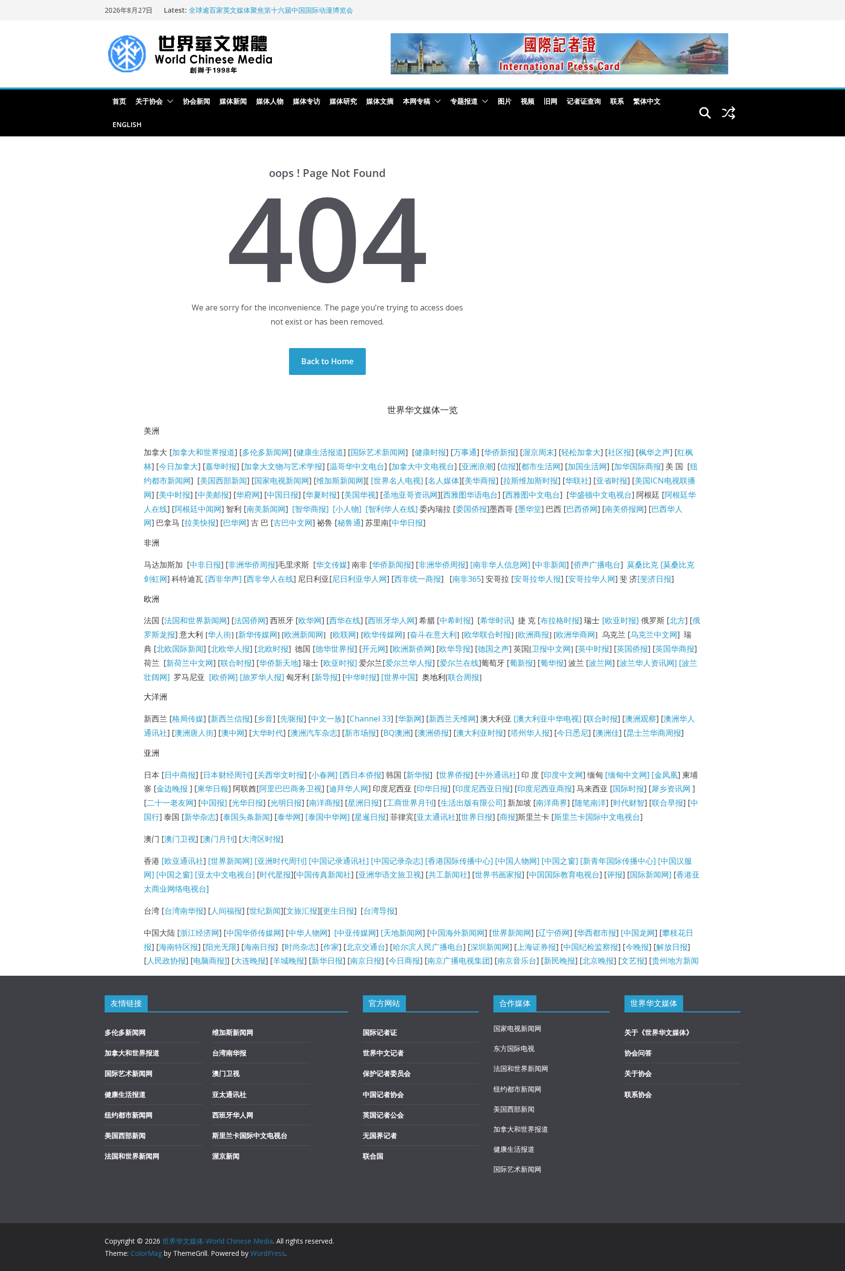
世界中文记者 (383, 1052)
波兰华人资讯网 (647, 662)
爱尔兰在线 (459, 662)
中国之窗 (560, 860)
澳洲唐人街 (194, 732)
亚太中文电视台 (225, 874)
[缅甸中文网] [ (628, 774)
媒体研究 (343, 101)
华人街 (219, 634)
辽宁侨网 (554, 932)
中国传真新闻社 (323, 874)
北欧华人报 (230, 648)
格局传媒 (187, 718)
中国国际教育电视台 (564, 874)
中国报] (214, 802)
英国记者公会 (383, 1114)
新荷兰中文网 (189, 662)
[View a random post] (728, 113)
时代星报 (275, 874)
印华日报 (432, 788)
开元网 (373, 648)
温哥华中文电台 (357, 466)
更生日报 (338, 910)
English (127, 124)
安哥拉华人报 (537, 578)
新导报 (326, 677)
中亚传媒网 (356, 932)
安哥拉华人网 (591, 578)
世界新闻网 (511, 932)
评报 (615, 874)
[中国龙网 (638, 932)
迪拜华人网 (348, 788)
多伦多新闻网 (265, 452)
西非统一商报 (417, 578)
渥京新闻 (226, 1156)
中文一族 (326, 718)
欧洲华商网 (575, 634)
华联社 (577, 480)
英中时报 (593, 648)
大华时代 (267, 732)
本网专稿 (416, 101)
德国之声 (493, 648)
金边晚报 (172, 788)
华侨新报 (499, 452)
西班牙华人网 (391, 620)
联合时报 (236, 662)
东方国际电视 (513, 1048)
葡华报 (552, 662)
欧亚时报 (339, 662)
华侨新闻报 (391, 564)
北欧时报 (273, 648)
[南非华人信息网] (500, 564)
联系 (617, 101)
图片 (504, 101)
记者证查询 (584, 101)
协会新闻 (196, 101)
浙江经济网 (199, 932)
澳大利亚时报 (479, 732)
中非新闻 (550, 564)
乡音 (265, 718)
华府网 (248, 494)
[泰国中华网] (327, 816)
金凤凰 (666, 774)
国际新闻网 (649, 874)
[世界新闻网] (230, 860)
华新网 (410, 718)
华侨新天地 (278, 662)
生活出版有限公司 (472, 802)
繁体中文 (647, 101)
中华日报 (407, 522)
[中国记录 (388, 860)
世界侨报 (454, 774)
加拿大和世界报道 (203, 452)
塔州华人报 (530, 732)
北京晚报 (598, 960)
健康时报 (430, 452)
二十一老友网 (170, 802)
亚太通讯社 (436, 816)
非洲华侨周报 (251, 564)
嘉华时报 (221, 466)
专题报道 (464, 101)
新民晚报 (559, 960)
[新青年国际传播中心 (616, 860)
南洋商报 (324, 802)
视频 (527, 101)
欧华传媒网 (382, 634)
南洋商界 (551, 802)
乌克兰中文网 (653, 634)
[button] (168, 101)
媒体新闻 (233, 101)
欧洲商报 (533, 634)
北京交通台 (365, 947)
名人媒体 (443, 480)
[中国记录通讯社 (336, 860)
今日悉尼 (572, 732)
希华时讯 (495, 620)
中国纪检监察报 (590, 947)
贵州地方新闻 (675, 960)
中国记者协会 (383, 1094)
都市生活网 (540, 466)
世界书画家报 (498, 874)
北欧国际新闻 (179, 648)
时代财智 (629, 802)
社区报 (619, 452)
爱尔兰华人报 (408, 662)
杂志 (413, 860)
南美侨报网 (624, 509)
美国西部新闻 (223, 480)
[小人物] (347, 509)
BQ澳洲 (396, 732)
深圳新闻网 (490, 947)
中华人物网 (308, 932)
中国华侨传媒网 (253, 932)
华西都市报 (596, 932)
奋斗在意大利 (433, 634)
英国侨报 (632, 648)
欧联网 (344, 634)
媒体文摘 (380, 101)
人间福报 (226, 910)
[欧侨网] (222, 677)
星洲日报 (363, 802)
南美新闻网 (266, 509)
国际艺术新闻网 (378, 452)
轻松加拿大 (580, 452)
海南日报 (259, 947)
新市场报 (360, 732)
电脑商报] (210, 960)
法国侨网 (250, 620)
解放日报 (672, 947)
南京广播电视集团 (458, 960)
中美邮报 (213, 494)
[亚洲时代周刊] (279, 860)
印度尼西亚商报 (544, 788)
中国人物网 (517, 860)
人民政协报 (166, 960)
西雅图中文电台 (532, 494)
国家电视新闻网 (281, 480)
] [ (338, 774)
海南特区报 (178, 947)
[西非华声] (222, 578)
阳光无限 (221, 947)
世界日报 (476, 816)
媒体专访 (306, 101)
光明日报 (286, 802)
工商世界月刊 (409, 802)
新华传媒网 (257, 634)
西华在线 (344, 620)
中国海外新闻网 (457, 932)
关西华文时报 (280, 774)
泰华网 (289, 816)
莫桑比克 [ (645, 564)
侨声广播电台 (597, 564)
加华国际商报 (637, 466)
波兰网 (600, 662)
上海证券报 (536, 947)
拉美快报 (200, 522)
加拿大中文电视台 (423, 466)
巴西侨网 (582, 509)
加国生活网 (587, 466)
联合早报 (667, 802)
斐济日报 (655, 578)
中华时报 (361, 677)
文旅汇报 (301, 910)
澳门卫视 (180, 838)
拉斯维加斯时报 (530, 480)
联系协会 (638, 1094)
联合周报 (463, 677)
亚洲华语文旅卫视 (389, 874)
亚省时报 (611, 480)
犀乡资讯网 (670, 788)
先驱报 (292, 718)
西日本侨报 (361, 774)
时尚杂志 (300, 947)
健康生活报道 (319, 452)
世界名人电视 (397, 480)
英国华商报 (674, 648)
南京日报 (365, 960)
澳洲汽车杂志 (313, 732)
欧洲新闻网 (303, 634)
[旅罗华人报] (262, 677)
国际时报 (628, 788)
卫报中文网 (551, 648)
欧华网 (310, 620)
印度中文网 (563, 774)
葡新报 (521, 662)
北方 (677, 620)
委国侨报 (471, 509)
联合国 (373, 1156)
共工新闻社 (447, 874)
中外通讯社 (497, 774)
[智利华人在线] (391, 509)
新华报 (418, 774)
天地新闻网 (402, 932)
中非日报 (205, 564)
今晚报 (637, 947)
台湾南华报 (183, 910)
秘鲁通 (349, 522)
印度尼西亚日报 (482, 788)
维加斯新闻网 (339, 480)
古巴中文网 (292, 522)
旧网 (550, 101)
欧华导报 (454, 648)
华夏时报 (321, 494)
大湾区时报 (261, 838)
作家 (331, 947)
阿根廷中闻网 (198, 509)
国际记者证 (380, 1032)
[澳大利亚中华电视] (547, 718)
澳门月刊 (218, 838)
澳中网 (233, 732)
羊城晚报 (288, 960)
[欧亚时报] (620, 620)
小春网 (323, 774)
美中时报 (174, 494)
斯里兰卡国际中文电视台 (597, 816)
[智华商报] (308, 509)
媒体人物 (270, 101)
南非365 (466, 578)
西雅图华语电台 (470, 494)
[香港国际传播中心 (457, 860)
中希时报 (455, 620)
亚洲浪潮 (477, 466)
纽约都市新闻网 (129, 1114)
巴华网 (234, 522)
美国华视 (360, 494)
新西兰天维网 (452, 718)
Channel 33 (370, 718)
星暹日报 (370, 816)
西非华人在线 (269, 578)
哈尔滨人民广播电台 (428, 947)
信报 (508, 466)
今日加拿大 (178, 466)
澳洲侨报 (433, 732)
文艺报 (633, 960)
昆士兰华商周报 (653, 732)
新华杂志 (200, 816)
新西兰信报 (230, 718)
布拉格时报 (559, 620)
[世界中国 (398, 677)
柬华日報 (212, 788)
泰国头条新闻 (246, 816)
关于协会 (149, 101)
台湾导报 (379, 910)
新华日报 (327, 960)
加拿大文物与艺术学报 (283, 466)
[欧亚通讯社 (182, 860)
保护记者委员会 (387, 1073)
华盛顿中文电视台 (600, 494)
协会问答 (638, 1052)
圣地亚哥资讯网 (410, 494)
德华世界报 (335, 648)
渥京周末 (538, 452)
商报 (507, 816)
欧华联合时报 (487, 634)
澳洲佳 (607, 732)
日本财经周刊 (226, 774)
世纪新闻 (265, 910)
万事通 (465, 452)
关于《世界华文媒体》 (658, 1032)
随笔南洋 (590, 802)
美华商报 (480, 480)
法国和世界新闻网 (195, 620)
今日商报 (404, 960)
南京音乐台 (516, 960)
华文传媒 (331, 564)
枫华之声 (654, 452)
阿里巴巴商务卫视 (290, 788)
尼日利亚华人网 (359, 578)
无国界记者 (380, 1135)
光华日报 (247, 802)
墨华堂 (529, 509)
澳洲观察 (640, 718)
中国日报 (282, 494)
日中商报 (180, 774)
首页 (119, 101)
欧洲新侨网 (412, 648)
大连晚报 (250, 960)
